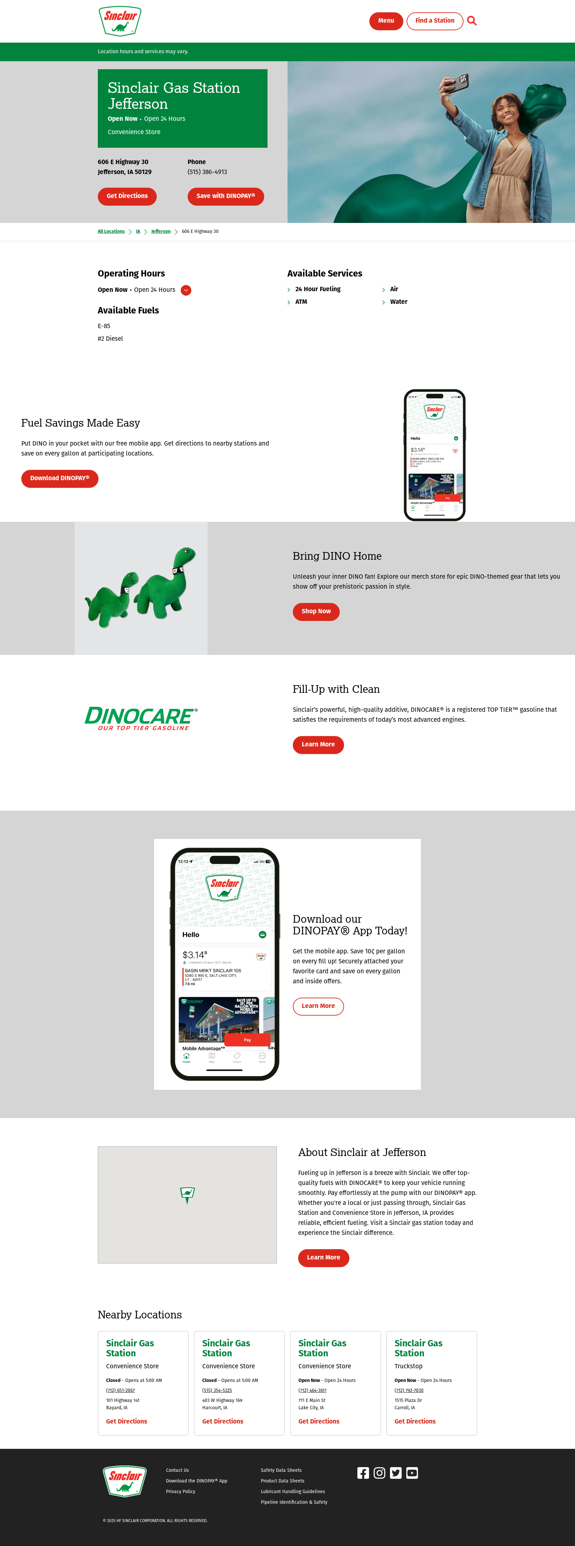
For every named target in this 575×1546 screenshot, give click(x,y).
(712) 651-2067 (120, 1390)
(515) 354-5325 (217, 1390)
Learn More (318, 745)
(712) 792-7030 (409, 1390)
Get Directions (127, 196)
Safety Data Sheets (281, 1470)
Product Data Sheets (282, 1481)
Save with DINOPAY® (226, 196)
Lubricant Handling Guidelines (293, 1491)
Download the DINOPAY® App (196, 1481)
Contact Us (177, 1470)
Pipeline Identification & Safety (294, 1502)
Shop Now (316, 612)
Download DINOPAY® (60, 479)
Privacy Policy (180, 1491)
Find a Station (435, 21)
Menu (386, 21)
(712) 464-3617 (312, 1390)
